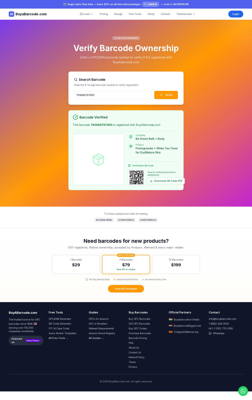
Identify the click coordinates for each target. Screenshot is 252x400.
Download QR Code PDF (168, 180)
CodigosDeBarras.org (183, 332)
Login (235, 14)
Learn (86, 14)
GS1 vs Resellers (98, 323)
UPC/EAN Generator (60, 318)
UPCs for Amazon (99, 318)
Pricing (104, 14)
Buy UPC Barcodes (139, 318)
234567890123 (148, 220)
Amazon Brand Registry (102, 333)
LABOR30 (152, 4)
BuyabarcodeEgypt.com (185, 325)
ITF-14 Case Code (59, 328)
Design (118, 14)
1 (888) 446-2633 (219, 323)
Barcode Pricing (138, 338)
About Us (134, 347)
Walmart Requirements (101, 328)
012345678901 (104, 220)
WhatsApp (219, 333)
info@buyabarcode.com (222, 318)
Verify (151, 14)
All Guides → (96, 338)
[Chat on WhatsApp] (243, 391)
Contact (165, 14)
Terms (132, 362)
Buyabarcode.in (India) (184, 319)
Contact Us (135, 352)
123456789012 (126, 220)
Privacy (133, 366)
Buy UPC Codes (138, 328)
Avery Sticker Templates (62, 333)
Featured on (25, 340)
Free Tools (135, 14)
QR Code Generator (60, 323)
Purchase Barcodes (140, 333)
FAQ (131, 342)
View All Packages (126, 288)
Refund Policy (137, 357)
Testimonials (184, 14)
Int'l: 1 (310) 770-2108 (221, 328)
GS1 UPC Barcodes (139, 323)
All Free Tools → (58, 338)
